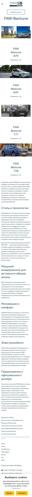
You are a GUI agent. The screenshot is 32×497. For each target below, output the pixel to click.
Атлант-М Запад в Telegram (13, 473)
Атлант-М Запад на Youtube (13, 470)
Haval (3, 444)
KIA (2, 457)
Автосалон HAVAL (7, 417)
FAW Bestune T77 (16, 130)
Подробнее (16, 488)
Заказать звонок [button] (16, 12)
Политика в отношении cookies (11, 426)
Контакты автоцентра (8, 434)
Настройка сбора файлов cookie (12, 428)
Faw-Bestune (5, 449)
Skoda (3, 454)
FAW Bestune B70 (16, 52)
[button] (2, 4)
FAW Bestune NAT (16, 88)
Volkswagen (5, 452)
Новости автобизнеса (8, 431)
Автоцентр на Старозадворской (12, 420)
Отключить (22, 493)
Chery (3, 446)
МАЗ (3, 460)
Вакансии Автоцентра (8, 423)
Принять (9, 493)
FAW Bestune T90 (16, 167)
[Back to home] (16, 4)
